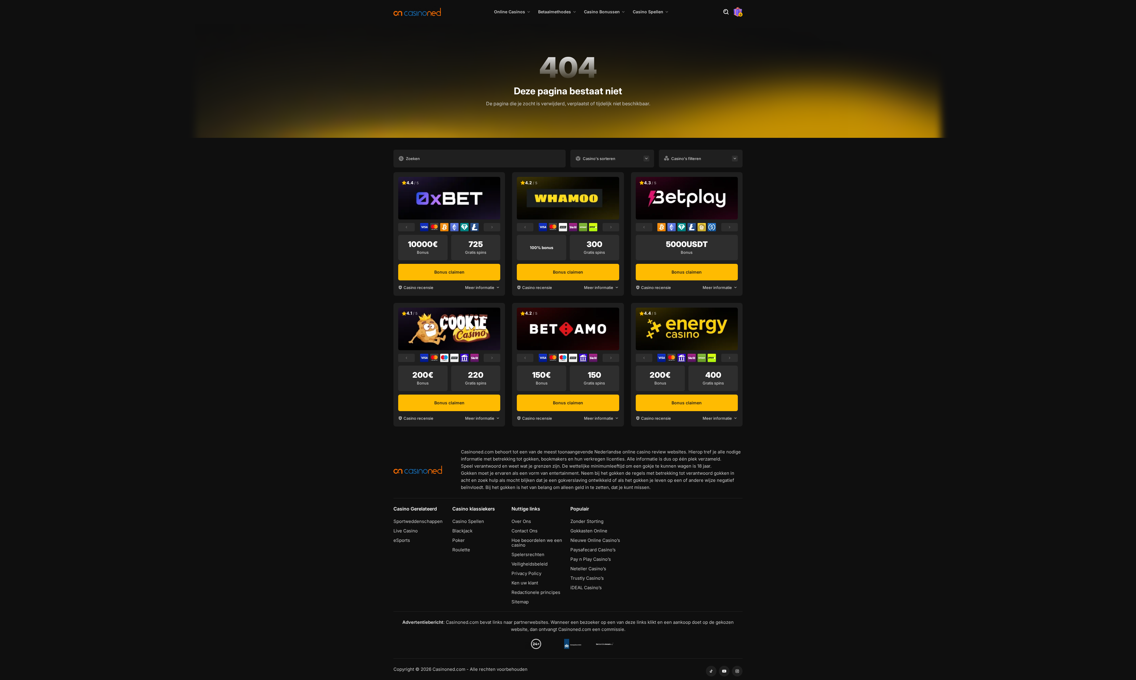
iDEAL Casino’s (586, 587)
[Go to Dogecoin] (702, 227)
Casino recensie (418, 287)
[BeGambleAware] (604, 644)
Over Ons (521, 521)
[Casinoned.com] (417, 12)
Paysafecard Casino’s (593, 549)
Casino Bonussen (602, 11)
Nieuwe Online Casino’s (595, 540)
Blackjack (462, 531)
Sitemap (520, 602)
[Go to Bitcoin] (444, 227)
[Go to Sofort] (563, 227)
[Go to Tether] (464, 227)
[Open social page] (711, 671)
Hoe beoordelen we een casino (536, 542)
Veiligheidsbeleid (529, 564)
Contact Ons (524, 531)
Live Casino (405, 531)
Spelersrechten (527, 554)
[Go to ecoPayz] (593, 227)
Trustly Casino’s (587, 578)
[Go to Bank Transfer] (464, 358)
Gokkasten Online (588, 531)
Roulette (461, 549)
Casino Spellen (648, 11)
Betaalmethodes (554, 11)
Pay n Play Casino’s (590, 559)
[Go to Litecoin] (474, 227)
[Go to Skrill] (573, 227)
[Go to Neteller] (583, 227)
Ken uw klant (524, 583)
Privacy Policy (526, 573)
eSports (401, 540)
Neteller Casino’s (588, 568)
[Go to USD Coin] (712, 227)
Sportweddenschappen (418, 521)
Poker (458, 540)
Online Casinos (509, 11)
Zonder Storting (587, 521)
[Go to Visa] (424, 227)
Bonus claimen (449, 271)
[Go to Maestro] (444, 358)
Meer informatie (479, 287)
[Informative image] (536, 644)
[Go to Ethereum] (454, 227)
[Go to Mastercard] (434, 227)
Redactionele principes (535, 592)
